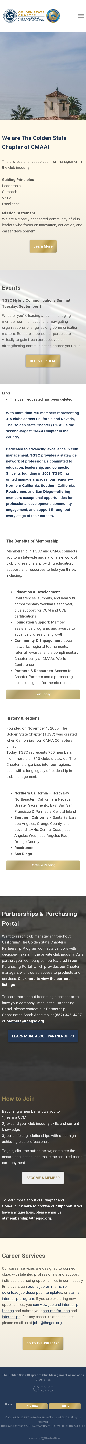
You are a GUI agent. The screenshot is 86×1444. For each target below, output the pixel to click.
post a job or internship (47, 1286)
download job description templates (32, 1292)
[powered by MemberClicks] (43, 1439)
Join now (31, 1406)
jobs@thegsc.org (47, 1322)
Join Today (43, 694)
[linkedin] (43, 1388)
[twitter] (36, 1388)
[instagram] (50, 1388)
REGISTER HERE (43, 361)
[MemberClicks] (31, 16)
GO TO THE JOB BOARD (43, 1343)
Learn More (43, 246)
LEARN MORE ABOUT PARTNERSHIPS (43, 1036)
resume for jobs (56, 1310)
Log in (64, 1406)
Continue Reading (43, 865)
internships (11, 1316)
